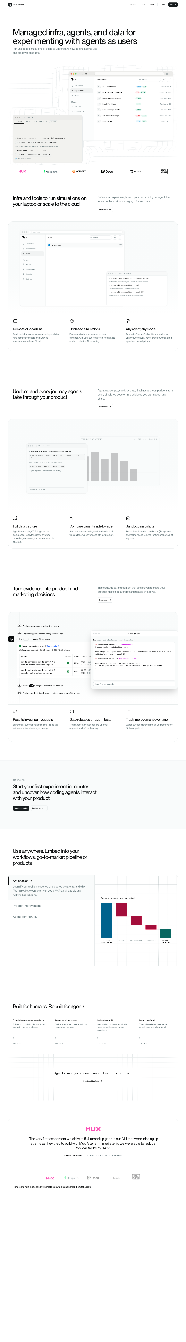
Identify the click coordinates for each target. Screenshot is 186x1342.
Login (163, 4)
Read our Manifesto (91, 1081)
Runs (76, 96)
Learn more (103, 209)
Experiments (79, 91)
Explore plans (37, 808)
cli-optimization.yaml (43, 121)
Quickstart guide (21, 808)
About (152, 4)
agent (20, 121)
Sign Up (173, 4)
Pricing (133, 4)
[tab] (51, 887)
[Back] (80, 74)
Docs (143, 4)
